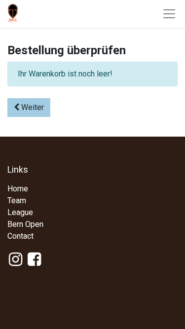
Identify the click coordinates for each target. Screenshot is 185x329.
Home (17, 188)
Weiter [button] (31, 107)
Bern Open (25, 224)
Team (16, 200)
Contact (20, 236)
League (20, 212)
